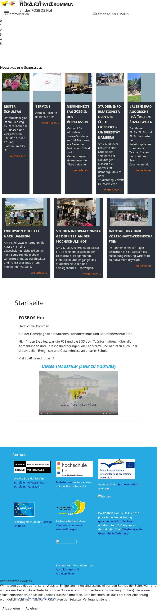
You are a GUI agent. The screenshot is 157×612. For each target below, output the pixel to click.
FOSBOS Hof (32, 317)
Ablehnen (32, 608)
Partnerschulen (127, 484)
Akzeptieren (11, 608)
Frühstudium (64, 482)
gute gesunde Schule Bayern (116, 521)
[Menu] (6, 12)
